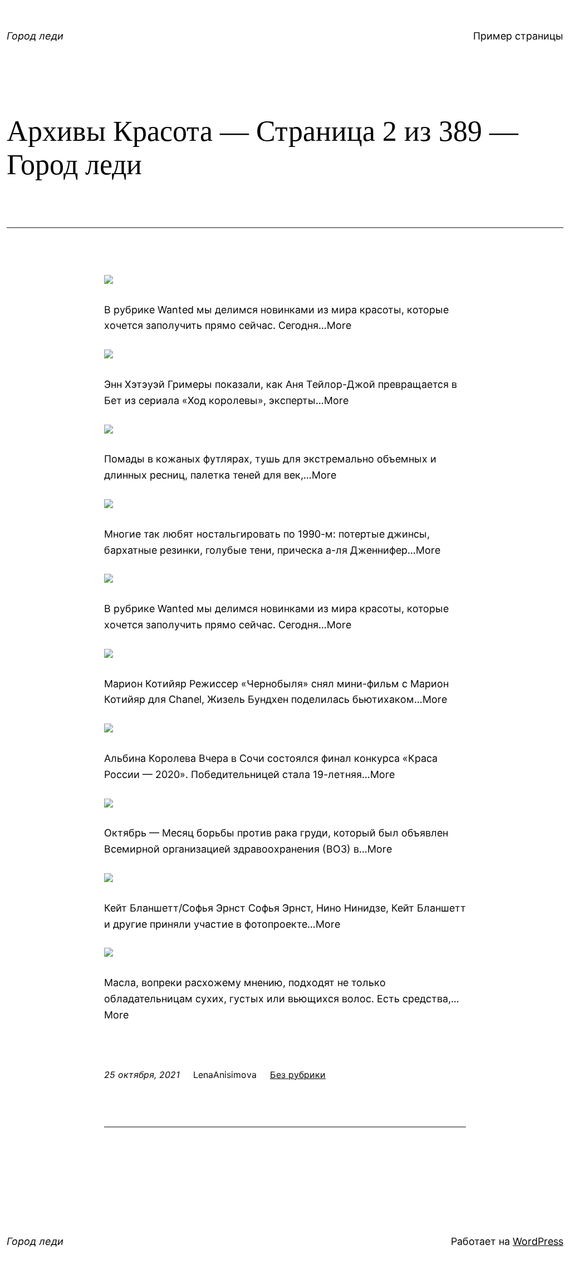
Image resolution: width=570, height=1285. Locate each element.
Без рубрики (298, 1074)
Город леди (35, 36)
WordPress (538, 1241)
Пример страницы (518, 36)
